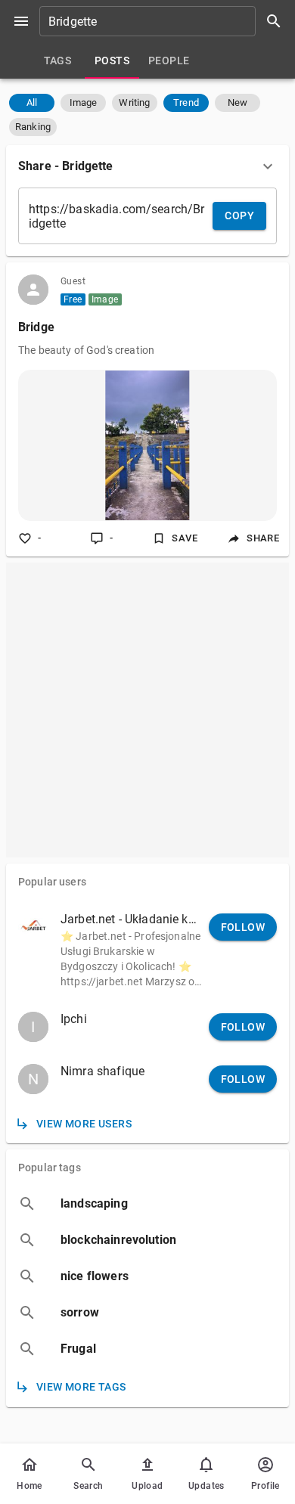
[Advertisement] (147, 710)
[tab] (57, 60)
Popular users (52, 882)
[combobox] (165, 21)
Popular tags (49, 1167)
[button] (31, 103)
